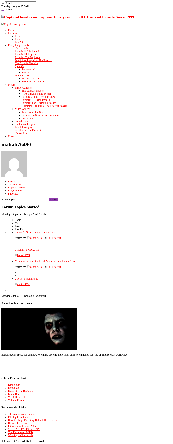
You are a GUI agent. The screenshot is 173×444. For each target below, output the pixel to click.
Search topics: (8, 199)
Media (11, 84)
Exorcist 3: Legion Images (36, 99)
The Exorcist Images (33, 90)
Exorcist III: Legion (25, 54)
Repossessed (28, 69)
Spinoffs (19, 66)
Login (18, 39)
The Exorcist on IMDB (20, 432)
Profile (11, 181)
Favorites (13, 193)
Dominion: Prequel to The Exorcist (33, 60)
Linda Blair (14, 394)
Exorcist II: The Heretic (27, 51)
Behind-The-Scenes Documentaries (40, 115)
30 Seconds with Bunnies (21, 414)
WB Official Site (17, 397)
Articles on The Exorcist (28, 130)
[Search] (2, 3)
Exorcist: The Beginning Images (39, 102)
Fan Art (19, 42)
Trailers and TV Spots (33, 111)
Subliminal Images (25, 124)
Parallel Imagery (23, 127)
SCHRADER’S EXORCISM (24, 429)
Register (19, 36)
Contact (12, 136)
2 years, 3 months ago (26, 278)
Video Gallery (22, 108)
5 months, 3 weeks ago (27, 249)
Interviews (27, 118)
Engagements (15, 190)
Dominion (13, 387)
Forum (11, 30)
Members (13, 33)
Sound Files (21, 121)
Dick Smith (14, 384)
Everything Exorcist (18, 45)
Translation (21, 133)
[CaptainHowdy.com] (13, 24)
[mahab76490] (14, 175)
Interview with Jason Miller (22, 426)
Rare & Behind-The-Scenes (36, 93)
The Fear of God (31, 78)
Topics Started (15, 184)
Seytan (25, 72)
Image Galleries (23, 87)
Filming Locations (18, 417)
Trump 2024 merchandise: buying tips (35, 232)
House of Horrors (17, 423)
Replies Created (16, 187)
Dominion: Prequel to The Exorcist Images (44, 105)
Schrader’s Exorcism (33, 81)
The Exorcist (22, 48)
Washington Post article (20, 435)
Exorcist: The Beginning (28, 57)
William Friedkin (17, 400)
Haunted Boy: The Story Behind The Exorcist (32, 420)
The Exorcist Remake (26, 63)
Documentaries (23, 75)
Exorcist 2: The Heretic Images (38, 96)
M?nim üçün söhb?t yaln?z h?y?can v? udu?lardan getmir (45, 261)
